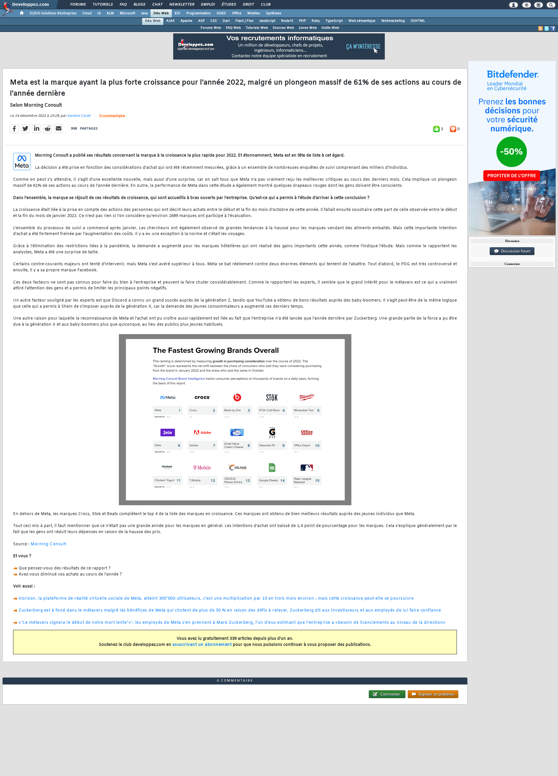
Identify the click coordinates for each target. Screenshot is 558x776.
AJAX (170, 21)
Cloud (87, 13)
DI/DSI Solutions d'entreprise (53, 13)
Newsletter (181, 4)
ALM (110, 13)
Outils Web (330, 28)
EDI (177, 13)
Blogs (139, 4)
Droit (248, 4)
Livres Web (308, 28)
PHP (302, 21)
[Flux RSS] (540, 28)
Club (265, 4)
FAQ (123, 4)
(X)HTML (418, 21)
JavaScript (267, 21)
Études (228, 4)
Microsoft (127, 13)
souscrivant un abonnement (202, 645)
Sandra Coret (78, 116)
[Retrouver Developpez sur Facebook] (552, 28)
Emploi (207, 4)
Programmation (198, 13)
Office (237, 13)
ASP (201, 21)
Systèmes (273, 13)
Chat (157, 4)
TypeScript (334, 21)
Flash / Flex (244, 21)
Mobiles (253, 13)
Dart (226, 21)
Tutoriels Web (257, 28)
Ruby (316, 21)
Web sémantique (361, 21)
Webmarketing (393, 21)
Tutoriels (102, 4)
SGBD (221, 13)
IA (99, 13)
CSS (213, 21)
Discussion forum (514, 251)
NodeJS (287, 21)
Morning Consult (48, 544)
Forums (77, 4)
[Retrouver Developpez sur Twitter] (546, 28)
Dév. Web (161, 13)
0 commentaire (112, 116)
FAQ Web (233, 28)
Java (144, 13)
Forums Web (211, 28)
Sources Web (283, 28)
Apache (186, 21)
